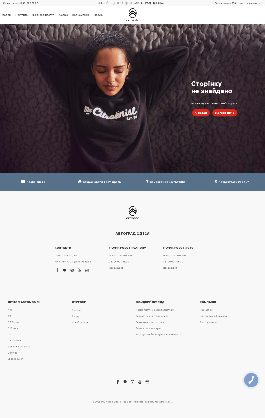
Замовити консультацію (150, 322)
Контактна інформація (213, 316)
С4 (9, 334)
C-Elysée (13, 328)
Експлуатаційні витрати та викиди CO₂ (159, 334)
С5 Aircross (14, 340)
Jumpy (75, 316)
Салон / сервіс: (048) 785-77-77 (20, 3)
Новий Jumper (80, 322)
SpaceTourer (15, 358)
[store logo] (132, 15)
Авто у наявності (250, 3)
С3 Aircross (14, 322)
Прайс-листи (35, 182)
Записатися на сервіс (149, 328)
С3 (9, 316)
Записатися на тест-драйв (152, 316)
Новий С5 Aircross (19, 346)
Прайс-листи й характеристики (155, 309)
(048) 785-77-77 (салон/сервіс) (73, 261)
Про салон (206, 309)
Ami (10, 309)
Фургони (79, 302)
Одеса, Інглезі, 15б (225, 3)
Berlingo (12, 352)
